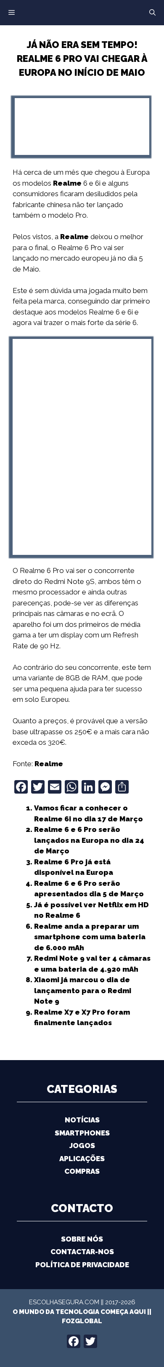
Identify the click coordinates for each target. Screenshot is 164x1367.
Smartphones (82, 1133)
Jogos (82, 1145)
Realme (67, 183)
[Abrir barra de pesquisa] (152, 12)
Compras (82, 1171)
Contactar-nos (82, 1251)
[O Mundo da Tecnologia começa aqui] (82, 12)
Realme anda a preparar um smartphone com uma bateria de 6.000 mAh (89, 937)
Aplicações (82, 1158)
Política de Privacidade (82, 1264)
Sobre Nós (82, 1239)
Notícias (82, 1120)
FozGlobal (82, 1321)
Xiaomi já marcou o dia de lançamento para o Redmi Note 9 (82, 990)
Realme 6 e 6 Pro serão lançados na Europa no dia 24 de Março (89, 840)
